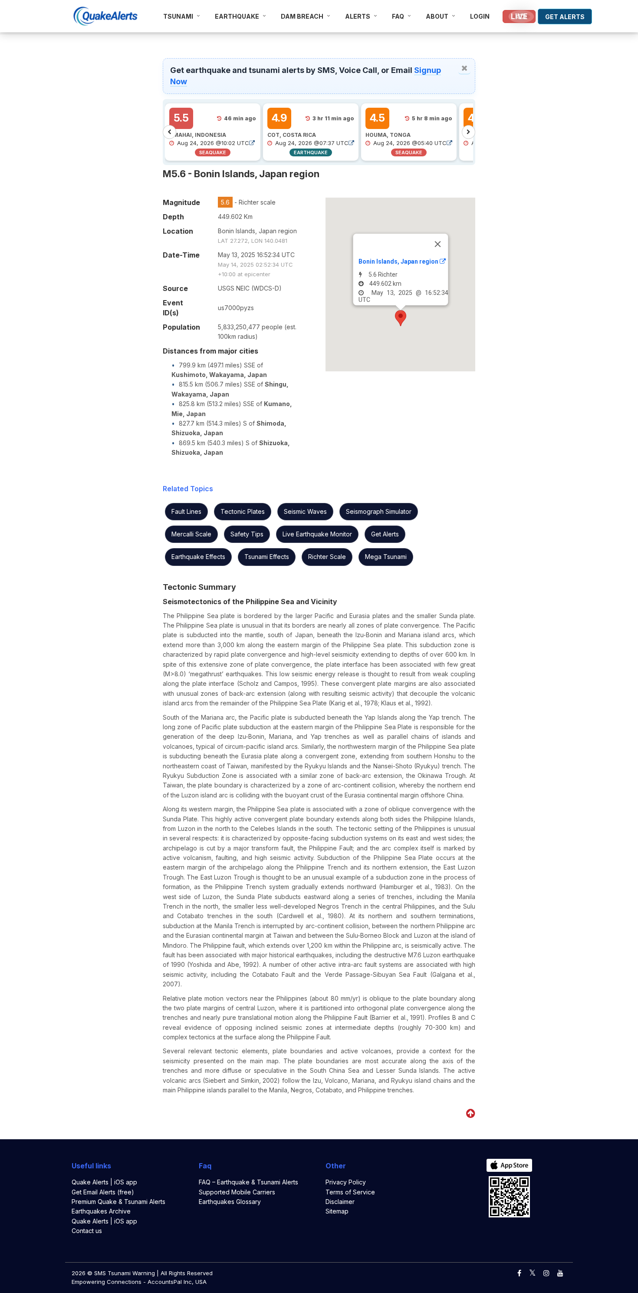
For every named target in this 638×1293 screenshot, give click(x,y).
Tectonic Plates (242, 511)
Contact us (87, 1230)
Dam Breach (302, 16)
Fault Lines (186, 511)
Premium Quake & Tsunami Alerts (118, 1201)
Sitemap (337, 1211)
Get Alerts (385, 534)
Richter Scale (327, 556)
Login (480, 16)
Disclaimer (340, 1201)
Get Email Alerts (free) (103, 1192)
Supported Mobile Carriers (237, 1192)
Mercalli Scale (191, 534)
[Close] (437, 244)
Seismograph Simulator (378, 511)
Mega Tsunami (386, 556)
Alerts (357, 16)
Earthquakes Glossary (230, 1201)
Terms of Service (350, 1192)
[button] (400, 318)
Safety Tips (246, 534)
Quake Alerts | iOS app (104, 1182)
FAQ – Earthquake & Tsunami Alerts (248, 1182)
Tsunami (178, 16)
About (437, 16)
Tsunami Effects (266, 556)
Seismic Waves (305, 511)
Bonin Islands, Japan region (398, 261)
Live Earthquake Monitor (317, 534)
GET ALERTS (565, 16)
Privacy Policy (346, 1182)
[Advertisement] (75, 101)
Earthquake (237, 16)
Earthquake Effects (198, 556)
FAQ (398, 16)
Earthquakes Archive (101, 1211)
